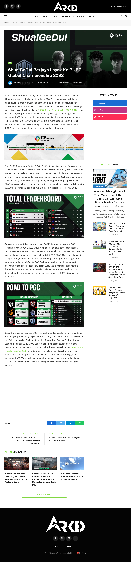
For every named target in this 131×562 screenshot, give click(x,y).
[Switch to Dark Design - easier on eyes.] (121, 16)
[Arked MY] (65, 6)
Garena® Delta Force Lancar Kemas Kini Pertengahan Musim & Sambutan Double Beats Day (44, 479)
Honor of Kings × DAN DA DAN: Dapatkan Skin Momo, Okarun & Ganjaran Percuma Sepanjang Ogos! (116, 270)
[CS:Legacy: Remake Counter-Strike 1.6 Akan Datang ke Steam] (72, 463)
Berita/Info (66, 16)
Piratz (18, 83)
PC (55, 16)
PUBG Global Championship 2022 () (57, 110)
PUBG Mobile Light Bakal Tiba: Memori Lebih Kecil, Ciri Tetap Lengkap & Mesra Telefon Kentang (109, 197)
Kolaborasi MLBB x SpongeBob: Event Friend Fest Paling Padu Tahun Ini (116, 227)
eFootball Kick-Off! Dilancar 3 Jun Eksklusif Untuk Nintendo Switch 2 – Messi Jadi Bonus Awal (117, 247)
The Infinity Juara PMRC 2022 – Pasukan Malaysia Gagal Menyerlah (25, 440)
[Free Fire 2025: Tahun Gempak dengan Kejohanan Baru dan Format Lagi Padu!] (99, 290)
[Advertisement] (44, 392)
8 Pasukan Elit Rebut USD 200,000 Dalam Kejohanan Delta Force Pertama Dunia (15, 478)
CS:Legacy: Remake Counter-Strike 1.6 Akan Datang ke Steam (72, 477)
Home (38, 16)
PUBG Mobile (99, 186)
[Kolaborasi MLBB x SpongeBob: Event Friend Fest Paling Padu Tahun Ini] (99, 226)
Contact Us (70, 547)
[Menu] (5, 16)
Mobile (46, 16)
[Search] (125, 16)
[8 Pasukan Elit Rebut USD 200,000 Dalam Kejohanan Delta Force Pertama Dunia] (16, 463)
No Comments (64, 83)
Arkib (91, 16)
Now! (109, 164)
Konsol (80, 16)
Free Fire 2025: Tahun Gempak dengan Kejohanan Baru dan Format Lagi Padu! (116, 293)
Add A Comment (44, 495)
